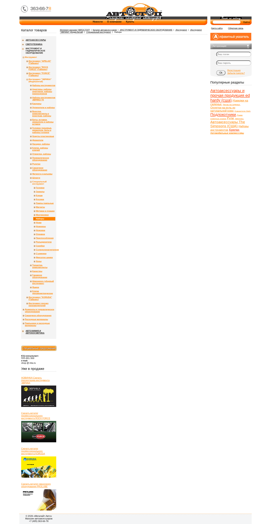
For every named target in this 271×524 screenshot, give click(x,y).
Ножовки (40, 230)
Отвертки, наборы (41, 154)
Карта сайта (217, 28)
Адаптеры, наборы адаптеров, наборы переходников (42, 91)
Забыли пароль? (236, 73)
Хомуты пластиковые (43, 136)
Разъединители (44, 242)
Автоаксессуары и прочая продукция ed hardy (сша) (230, 95)
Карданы (36, 104)
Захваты (40, 191)
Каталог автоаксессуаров (105, 30)
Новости (98, 21)
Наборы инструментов (43, 85)
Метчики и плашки (45, 211)
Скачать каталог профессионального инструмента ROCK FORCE (35, 416)
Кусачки (40, 199)
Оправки (40, 234)
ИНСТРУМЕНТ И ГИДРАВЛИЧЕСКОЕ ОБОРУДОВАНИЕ (145, 30)
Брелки (234, 130)
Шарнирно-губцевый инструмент (43, 282)
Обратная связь (235, 28)
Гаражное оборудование (39, 276)
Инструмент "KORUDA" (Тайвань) (40, 298)
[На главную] (134, 16)
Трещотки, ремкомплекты (39, 266)
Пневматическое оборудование (40, 159)
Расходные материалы (36, 319)
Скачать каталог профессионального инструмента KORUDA (33, 451)
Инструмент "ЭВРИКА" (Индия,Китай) (40, 80)
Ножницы (41, 226)
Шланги (36, 178)
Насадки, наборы (41, 144)
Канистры (37, 271)
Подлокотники (223, 114)
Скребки (40, 246)
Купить (130, 21)
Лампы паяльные (45, 203)
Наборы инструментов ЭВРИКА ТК (43, 98)
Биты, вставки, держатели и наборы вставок (42, 122)
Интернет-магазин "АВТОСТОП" (75, 30)
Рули (230, 118)
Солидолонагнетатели (45, 250)
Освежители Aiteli (242, 111)
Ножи (38, 222)
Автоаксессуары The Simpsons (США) (227, 124)
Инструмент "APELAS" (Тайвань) (40, 62)
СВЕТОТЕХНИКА (34, 44)
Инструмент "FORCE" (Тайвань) (39, 74)
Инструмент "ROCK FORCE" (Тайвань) (38, 68)
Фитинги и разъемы (42, 174)
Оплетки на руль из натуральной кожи (222, 109)
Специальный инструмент (98, 32)
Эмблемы (239, 119)
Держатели (37, 140)
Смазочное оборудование (39, 169)
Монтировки (42, 215)
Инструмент (181, 30)
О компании (114, 21)
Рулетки (36, 164)
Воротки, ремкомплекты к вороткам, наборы (41, 113)
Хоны (38, 261)
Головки (40, 188)
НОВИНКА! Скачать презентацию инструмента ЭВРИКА (35, 380)
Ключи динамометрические (42, 292)
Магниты (40, 207)
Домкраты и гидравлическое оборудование (39, 310)
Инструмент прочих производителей (38, 304)
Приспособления (44, 238)
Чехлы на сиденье (231, 104)
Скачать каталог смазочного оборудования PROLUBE (36, 485)
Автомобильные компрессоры (227, 133)
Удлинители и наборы (43, 107)
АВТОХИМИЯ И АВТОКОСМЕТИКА (35, 332)
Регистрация (234, 70)
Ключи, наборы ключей (40, 149)
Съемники (41, 253)
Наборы (40, 219)
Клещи (39, 195)
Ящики (35, 287)
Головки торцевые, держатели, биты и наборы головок (42, 130)
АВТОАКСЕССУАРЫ (36, 40)
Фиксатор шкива (44, 257)
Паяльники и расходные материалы (37, 324)
